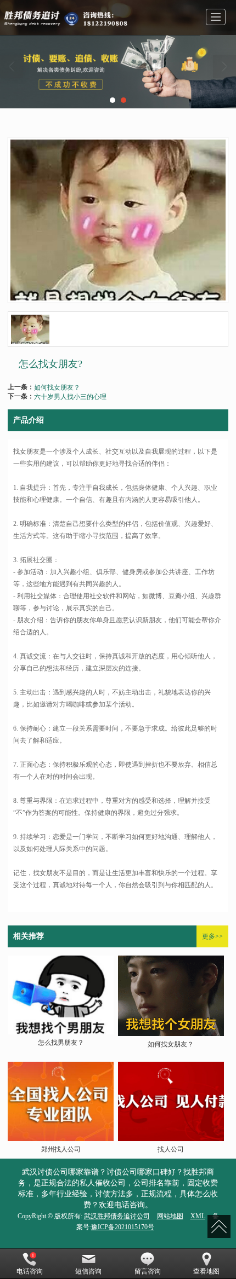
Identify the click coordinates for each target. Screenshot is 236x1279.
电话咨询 (29, 1271)
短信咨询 (88, 1271)
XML (197, 1216)
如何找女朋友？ (57, 386)
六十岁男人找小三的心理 (70, 396)
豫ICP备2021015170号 (122, 1227)
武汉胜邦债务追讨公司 (117, 1216)
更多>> (212, 936)
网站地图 (170, 1216)
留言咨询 (147, 1271)
